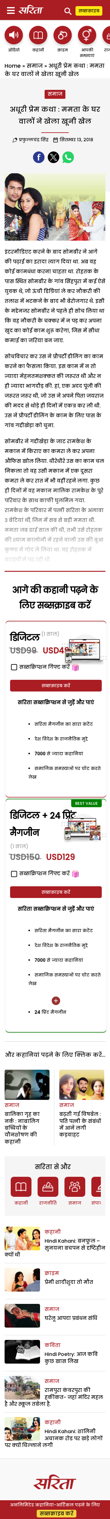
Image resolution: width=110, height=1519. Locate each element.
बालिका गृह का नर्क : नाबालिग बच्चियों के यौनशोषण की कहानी (22, 1128)
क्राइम (52, 1273)
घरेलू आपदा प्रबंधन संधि (71, 1318)
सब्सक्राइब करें (56, 686)
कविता (53, 1345)
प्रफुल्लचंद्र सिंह (34, 140)
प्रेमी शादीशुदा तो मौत (69, 1282)
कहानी (21, 1203)
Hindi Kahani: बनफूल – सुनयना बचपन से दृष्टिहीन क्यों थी (55, 1247)
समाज (35, 66)
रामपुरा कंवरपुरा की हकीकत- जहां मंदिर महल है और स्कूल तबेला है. (54, 1397)
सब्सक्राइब (89, 11)
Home (13, 66)
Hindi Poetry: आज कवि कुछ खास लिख (71, 1358)
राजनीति (48, 1203)
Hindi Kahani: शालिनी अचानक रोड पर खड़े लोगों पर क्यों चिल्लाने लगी (53, 1438)
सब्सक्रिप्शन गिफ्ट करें (44, 873)
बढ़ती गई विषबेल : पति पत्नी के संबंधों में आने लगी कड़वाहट (80, 1124)
